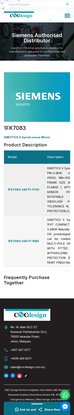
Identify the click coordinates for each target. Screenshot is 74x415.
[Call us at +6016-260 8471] (60, 16)
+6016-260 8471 (20, 358)
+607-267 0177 (20, 350)
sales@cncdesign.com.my (27, 367)
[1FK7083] (37, 97)
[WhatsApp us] (65, 395)
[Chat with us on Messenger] (65, 406)
